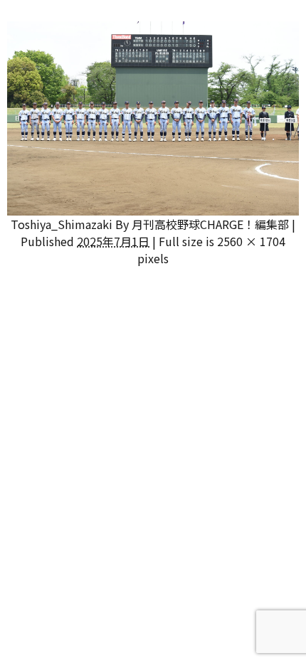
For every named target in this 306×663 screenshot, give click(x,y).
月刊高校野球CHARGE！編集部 (210, 224)
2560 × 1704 (251, 241)
